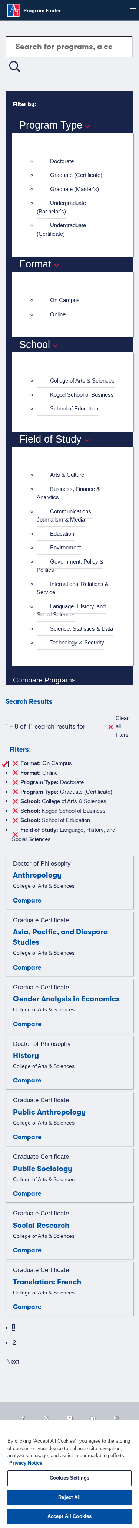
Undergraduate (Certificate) (61, 229)
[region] (69, 1474)
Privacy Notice (25, 1463)
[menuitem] (76, 161)
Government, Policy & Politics (70, 565)
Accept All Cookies (69, 1516)
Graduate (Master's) (74, 189)
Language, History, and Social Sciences (71, 610)
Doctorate (62, 161)
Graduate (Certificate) (76, 175)
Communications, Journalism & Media (65, 515)
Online (58, 314)
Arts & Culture (67, 475)
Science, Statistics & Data (81, 628)
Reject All (69, 1497)
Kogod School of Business (82, 394)
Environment (65, 547)
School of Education (74, 408)
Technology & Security (77, 642)
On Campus (65, 300)
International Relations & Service (73, 588)
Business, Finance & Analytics (68, 493)
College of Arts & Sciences (82, 380)
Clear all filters (122, 726)
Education (62, 533)
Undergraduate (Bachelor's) (61, 207)
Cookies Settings (69, 1478)
